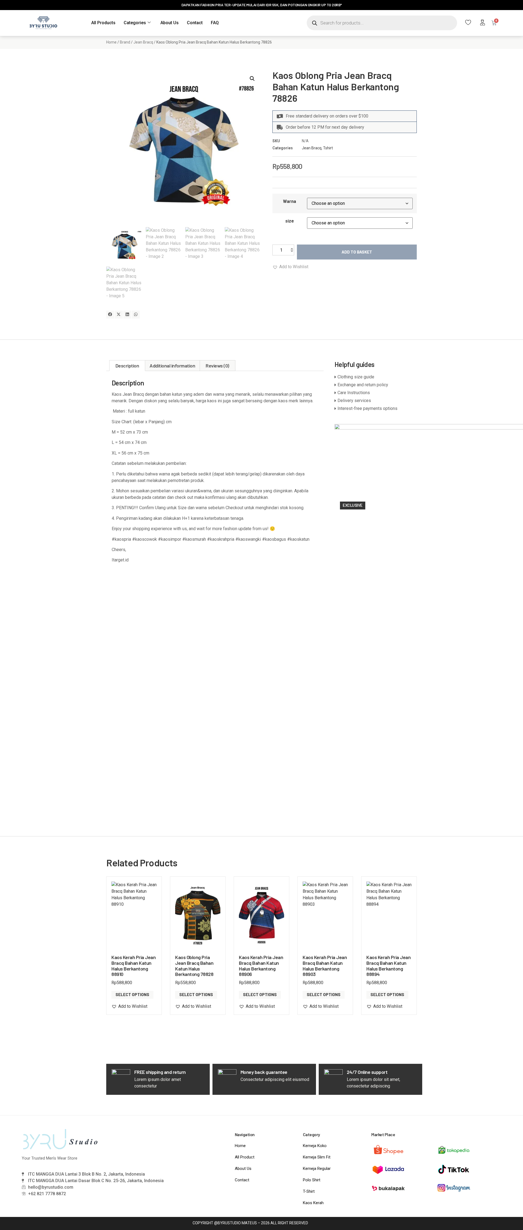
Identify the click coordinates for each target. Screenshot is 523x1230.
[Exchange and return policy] (376, 385)
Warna (289, 201)
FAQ (215, 22)
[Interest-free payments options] (376, 408)
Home (111, 42)
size (289, 221)
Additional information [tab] (172, 366)
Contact (195, 22)
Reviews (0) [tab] (217, 366)
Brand (125, 42)
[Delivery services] (376, 400)
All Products (103, 22)
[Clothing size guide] (376, 377)
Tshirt (328, 148)
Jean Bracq (143, 42)
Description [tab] (127, 366)
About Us (169, 22)
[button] (252, 79)
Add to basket (357, 251)
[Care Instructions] (376, 393)
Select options (132, 994)
